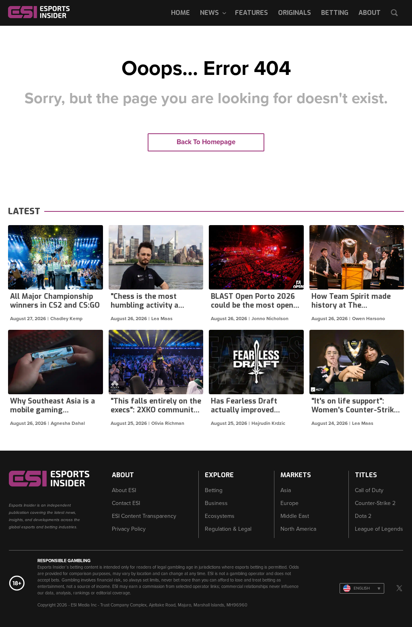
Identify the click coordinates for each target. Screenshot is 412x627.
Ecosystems (220, 516)
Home (180, 12)
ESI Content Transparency (144, 516)
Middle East (294, 516)
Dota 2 (363, 516)
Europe (289, 503)
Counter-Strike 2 (375, 503)
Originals (294, 12)
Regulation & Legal (228, 529)
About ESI (124, 490)
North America (298, 529)
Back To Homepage (206, 142)
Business (216, 503)
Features (251, 12)
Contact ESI (126, 503)
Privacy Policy (129, 529)
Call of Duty (369, 490)
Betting (334, 12)
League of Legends (379, 529)
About (369, 12)
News (209, 12)
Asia (285, 490)
